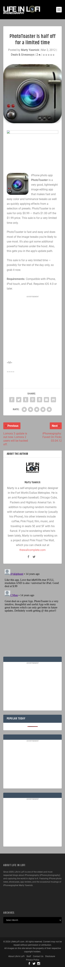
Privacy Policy (32, 960)
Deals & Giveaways (22, 54)
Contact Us (38, 956)
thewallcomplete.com (32, 550)
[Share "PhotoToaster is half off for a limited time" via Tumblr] (25, 399)
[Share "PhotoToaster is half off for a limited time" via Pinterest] (32, 399)
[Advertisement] (33, 322)
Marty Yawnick (30, 50)
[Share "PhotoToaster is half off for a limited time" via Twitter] (18, 399)
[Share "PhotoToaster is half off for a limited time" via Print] (53, 399)
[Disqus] (32, 611)
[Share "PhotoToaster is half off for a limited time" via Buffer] (39, 399)
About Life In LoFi (16, 956)
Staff (29, 956)
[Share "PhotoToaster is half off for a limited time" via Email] (46, 399)
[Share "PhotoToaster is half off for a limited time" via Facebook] (11, 399)
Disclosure (50, 956)
